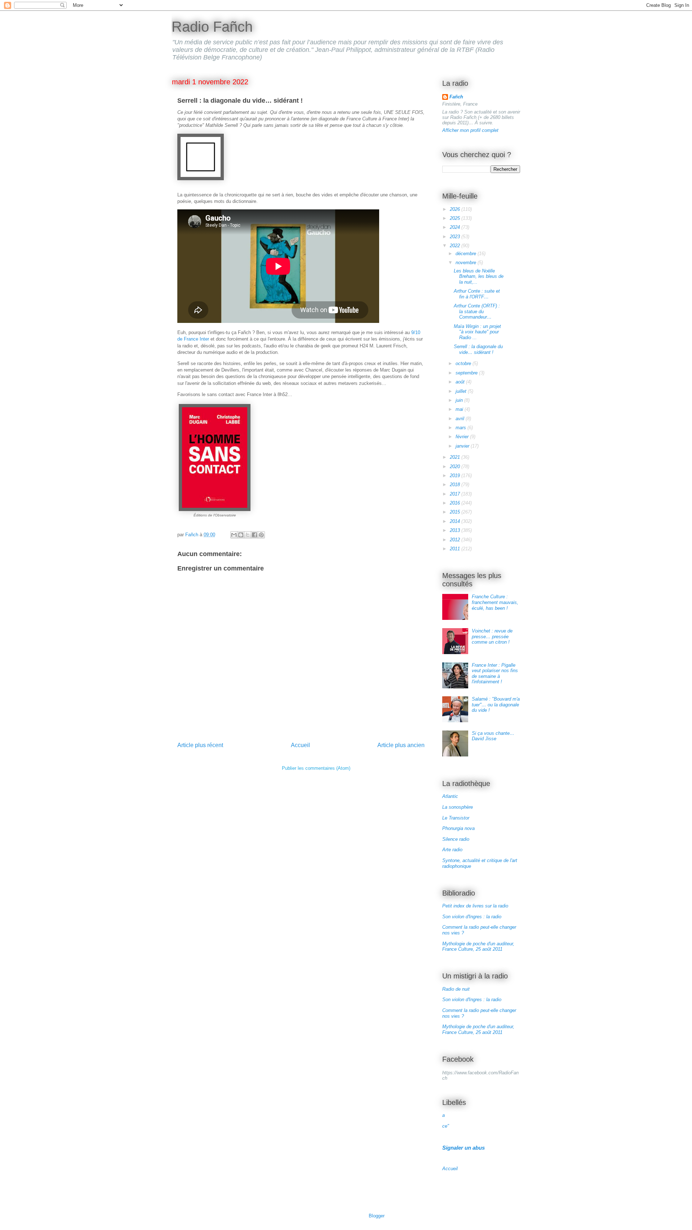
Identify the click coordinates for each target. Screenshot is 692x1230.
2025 (455, 218)
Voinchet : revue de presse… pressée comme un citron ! (492, 636)
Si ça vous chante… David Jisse (493, 736)
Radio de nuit (456, 989)
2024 (455, 227)
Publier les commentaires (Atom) (316, 768)
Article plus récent (200, 745)
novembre (467, 262)
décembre (467, 253)
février (463, 436)
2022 (455, 245)
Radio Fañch (212, 27)
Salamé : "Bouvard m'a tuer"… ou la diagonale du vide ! (496, 704)
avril (461, 418)
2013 (455, 530)
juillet (462, 391)
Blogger (376, 1215)
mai (460, 409)
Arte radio (452, 849)
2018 (455, 484)
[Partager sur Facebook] (254, 534)
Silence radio (455, 839)
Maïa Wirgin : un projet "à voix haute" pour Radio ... (477, 332)
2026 (455, 209)
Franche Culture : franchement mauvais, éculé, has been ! (495, 602)
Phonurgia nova (458, 828)
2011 (455, 548)
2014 (455, 521)
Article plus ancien (401, 745)
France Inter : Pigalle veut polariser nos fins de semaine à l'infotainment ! (495, 673)
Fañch (456, 96)
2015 (455, 512)
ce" (445, 1126)
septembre (467, 373)
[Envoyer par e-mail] (234, 534)
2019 (455, 475)
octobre (464, 363)
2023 (455, 236)
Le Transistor (455, 818)
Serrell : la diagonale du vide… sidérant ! (478, 349)
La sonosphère (457, 807)
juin (460, 400)
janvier (463, 446)
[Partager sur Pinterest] (261, 534)
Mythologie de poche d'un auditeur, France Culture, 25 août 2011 (478, 946)
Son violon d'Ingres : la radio (471, 916)
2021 (455, 457)
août (461, 382)
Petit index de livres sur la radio (475, 906)
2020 (455, 466)
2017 (455, 494)
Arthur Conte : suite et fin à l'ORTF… (477, 293)
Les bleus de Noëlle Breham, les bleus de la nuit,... (479, 276)
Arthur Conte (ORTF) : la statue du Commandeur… (477, 311)
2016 (455, 503)
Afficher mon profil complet (470, 130)
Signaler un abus (463, 1148)
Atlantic (450, 796)
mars (461, 427)
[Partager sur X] (247, 534)
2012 (455, 539)
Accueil (300, 745)
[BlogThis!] (240, 534)
